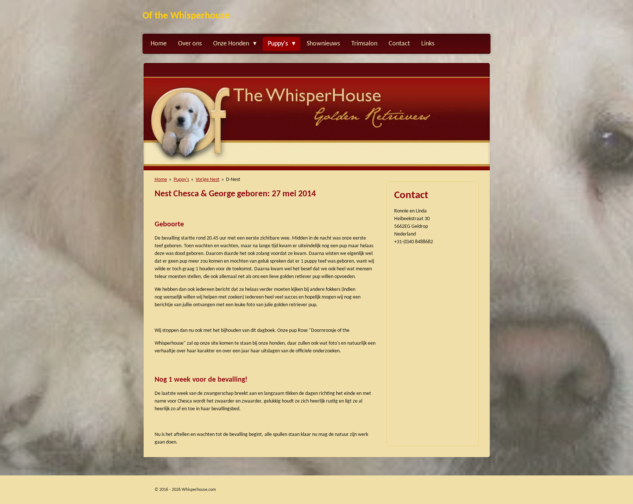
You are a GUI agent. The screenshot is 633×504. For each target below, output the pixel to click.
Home (161, 179)
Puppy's (181, 179)
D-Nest (233, 179)
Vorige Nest (207, 179)
